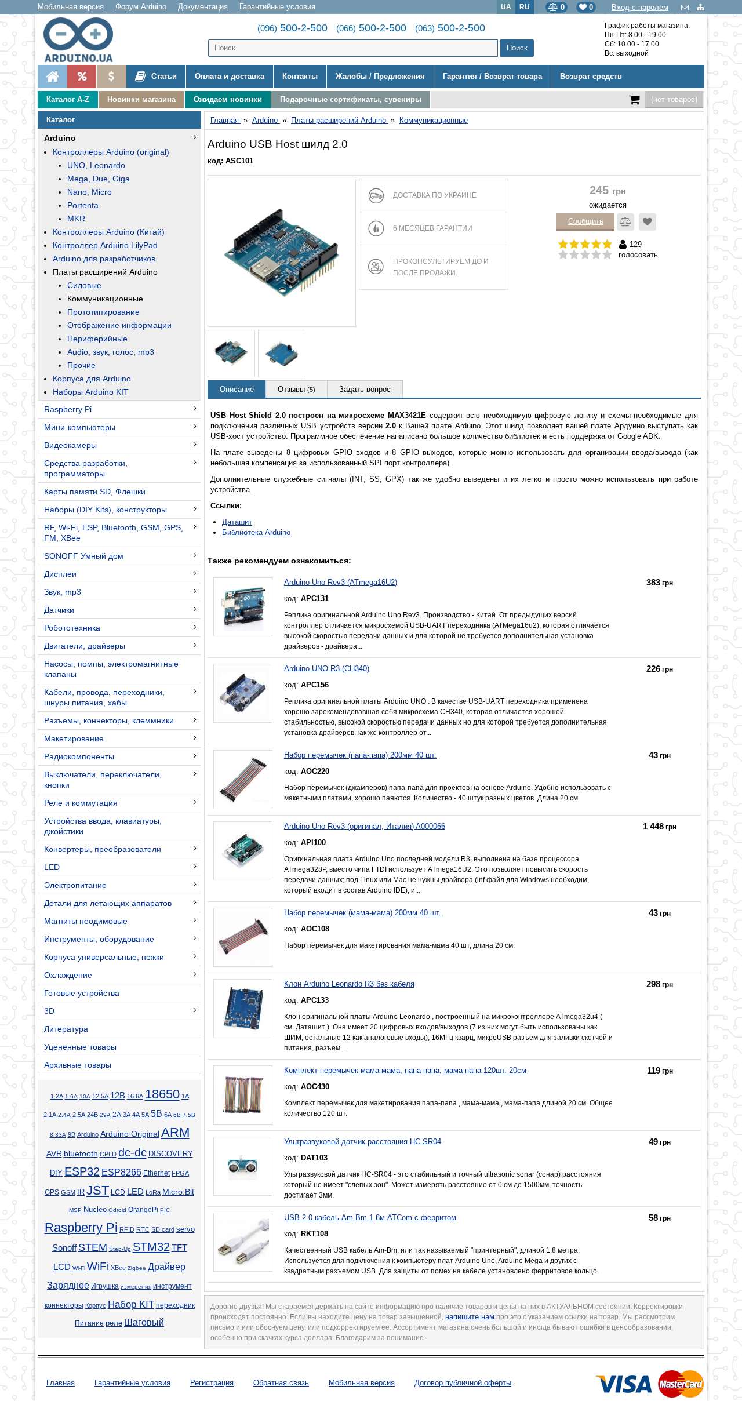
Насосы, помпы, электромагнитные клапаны (111, 669)
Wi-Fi (78, 1268)
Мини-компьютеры (79, 427)
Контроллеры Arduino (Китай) (109, 231)
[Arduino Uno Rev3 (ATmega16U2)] (243, 607)
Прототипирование (103, 311)
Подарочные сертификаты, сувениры (350, 99)
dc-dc (132, 1152)
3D (49, 1011)
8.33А (58, 1134)
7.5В (189, 1115)
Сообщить (585, 221)
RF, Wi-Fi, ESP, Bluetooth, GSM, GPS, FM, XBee (113, 533)
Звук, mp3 (62, 591)
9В (71, 1134)
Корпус (95, 1305)
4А (136, 1114)
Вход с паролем (640, 7)
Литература (66, 1029)
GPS (52, 1192)
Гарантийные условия (277, 6)
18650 (162, 1094)
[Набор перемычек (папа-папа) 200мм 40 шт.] (243, 780)
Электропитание (75, 885)
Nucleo (95, 1209)
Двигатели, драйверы (84, 645)
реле (114, 1323)
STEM (92, 1247)
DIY (56, 1173)
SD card (162, 1229)
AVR (54, 1153)
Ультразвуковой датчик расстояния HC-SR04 (362, 1141)
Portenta (83, 205)
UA (506, 6)
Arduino (60, 138)
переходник (175, 1305)
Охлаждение (68, 975)
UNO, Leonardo (96, 165)
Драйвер (167, 1267)
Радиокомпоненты (79, 756)
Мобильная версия (71, 6)
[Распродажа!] (81, 76)
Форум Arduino (140, 6)
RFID (126, 1229)
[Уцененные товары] (111, 76)
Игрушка (105, 1286)
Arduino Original (129, 1133)
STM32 (151, 1246)
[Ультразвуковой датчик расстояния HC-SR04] (243, 1166)
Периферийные (97, 338)
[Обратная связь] (686, 7)
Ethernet (156, 1173)
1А (185, 1096)
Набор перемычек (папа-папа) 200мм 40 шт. (360, 755)
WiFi (98, 1266)
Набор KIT (131, 1304)
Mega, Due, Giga (98, 178)
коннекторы (64, 1305)
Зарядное (68, 1285)
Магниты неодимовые (86, 921)
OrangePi (143, 1210)
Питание (89, 1323)
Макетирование (74, 738)
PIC (165, 1210)
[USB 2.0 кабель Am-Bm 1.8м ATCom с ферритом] (243, 1242)
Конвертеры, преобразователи (102, 849)
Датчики (59, 609)
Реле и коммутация (81, 802)
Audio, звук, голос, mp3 (110, 351)
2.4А (64, 1115)
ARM (175, 1132)
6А (168, 1114)
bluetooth (81, 1153)
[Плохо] (574, 255)
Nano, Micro (89, 191)
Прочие (81, 365)
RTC (143, 1229)
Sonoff (64, 1248)
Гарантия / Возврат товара (492, 76)
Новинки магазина (141, 99)
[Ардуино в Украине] (52, 76)
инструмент (172, 1286)
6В (177, 1115)
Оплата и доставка (229, 76)
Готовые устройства (81, 993)
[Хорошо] (596, 255)
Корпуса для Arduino (92, 378)
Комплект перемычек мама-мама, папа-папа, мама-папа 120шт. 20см (405, 1070)
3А (126, 1114)
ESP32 (82, 1171)
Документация (203, 6)
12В (117, 1095)
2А (116, 1115)
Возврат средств (591, 76)
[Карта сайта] (700, 7)
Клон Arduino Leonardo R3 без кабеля (349, 984)
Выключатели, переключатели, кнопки (103, 779)
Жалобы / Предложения (380, 76)
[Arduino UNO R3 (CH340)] (243, 693)
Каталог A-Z (67, 99)
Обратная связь (281, 1382)
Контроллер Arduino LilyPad (105, 245)
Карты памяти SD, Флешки (95, 491)
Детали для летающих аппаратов (108, 903)
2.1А (49, 1114)
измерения (136, 1286)
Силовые (84, 285)
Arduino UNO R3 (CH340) (326, 668)
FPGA (180, 1173)
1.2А (56, 1096)
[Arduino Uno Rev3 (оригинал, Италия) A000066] (243, 851)
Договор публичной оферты (462, 1382)
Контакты (300, 76)
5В (156, 1114)
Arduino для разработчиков (104, 258)
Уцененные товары (80, 1046)
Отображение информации (119, 325)
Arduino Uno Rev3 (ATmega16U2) (340, 582)
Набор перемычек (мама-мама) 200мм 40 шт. (362, 912)
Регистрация (212, 1382)
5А (145, 1114)
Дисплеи (60, 573)
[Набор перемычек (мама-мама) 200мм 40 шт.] (243, 937)
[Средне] (585, 255)
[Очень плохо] (563, 255)
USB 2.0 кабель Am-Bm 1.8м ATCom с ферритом (370, 1217)
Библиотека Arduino (256, 532)
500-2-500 (292, 28)
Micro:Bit (178, 1192)
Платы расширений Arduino (105, 271)
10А (84, 1096)
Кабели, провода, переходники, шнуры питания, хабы (104, 697)
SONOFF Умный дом (83, 556)
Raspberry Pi (68, 409)
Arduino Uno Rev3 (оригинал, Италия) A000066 (364, 826)
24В (92, 1114)
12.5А (100, 1096)
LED (52, 867)
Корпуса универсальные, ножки (104, 957)
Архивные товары (77, 1064)
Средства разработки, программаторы (86, 468)
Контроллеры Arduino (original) (111, 152)
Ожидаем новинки (228, 99)
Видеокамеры (70, 445)
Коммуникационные (105, 298)
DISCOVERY (170, 1154)
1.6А (71, 1096)
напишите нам (469, 1316)
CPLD (108, 1154)
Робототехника (72, 627)
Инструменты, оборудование (99, 939)
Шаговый (144, 1322)
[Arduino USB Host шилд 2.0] (281, 252)
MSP (75, 1210)
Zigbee (137, 1268)
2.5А (78, 1114)
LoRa (153, 1192)
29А (105, 1115)
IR (81, 1192)
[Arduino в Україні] (88, 39)
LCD (118, 1192)
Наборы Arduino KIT (91, 391)
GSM (68, 1192)
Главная (60, 1382)
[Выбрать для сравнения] (625, 222)
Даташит (237, 522)
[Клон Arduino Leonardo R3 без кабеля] (243, 1009)
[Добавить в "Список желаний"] (647, 222)
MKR (76, 218)
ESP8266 (121, 1172)
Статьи (163, 76)
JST (97, 1190)
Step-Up (120, 1249)
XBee (118, 1267)
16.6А (135, 1096)
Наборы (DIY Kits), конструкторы (105, 509)
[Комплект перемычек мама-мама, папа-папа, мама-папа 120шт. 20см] (243, 1095)
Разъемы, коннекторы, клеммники (109, 720)
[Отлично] (607, 255)
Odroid (117, 1210)
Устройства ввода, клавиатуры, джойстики (103, 826)
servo (185, 1229)
